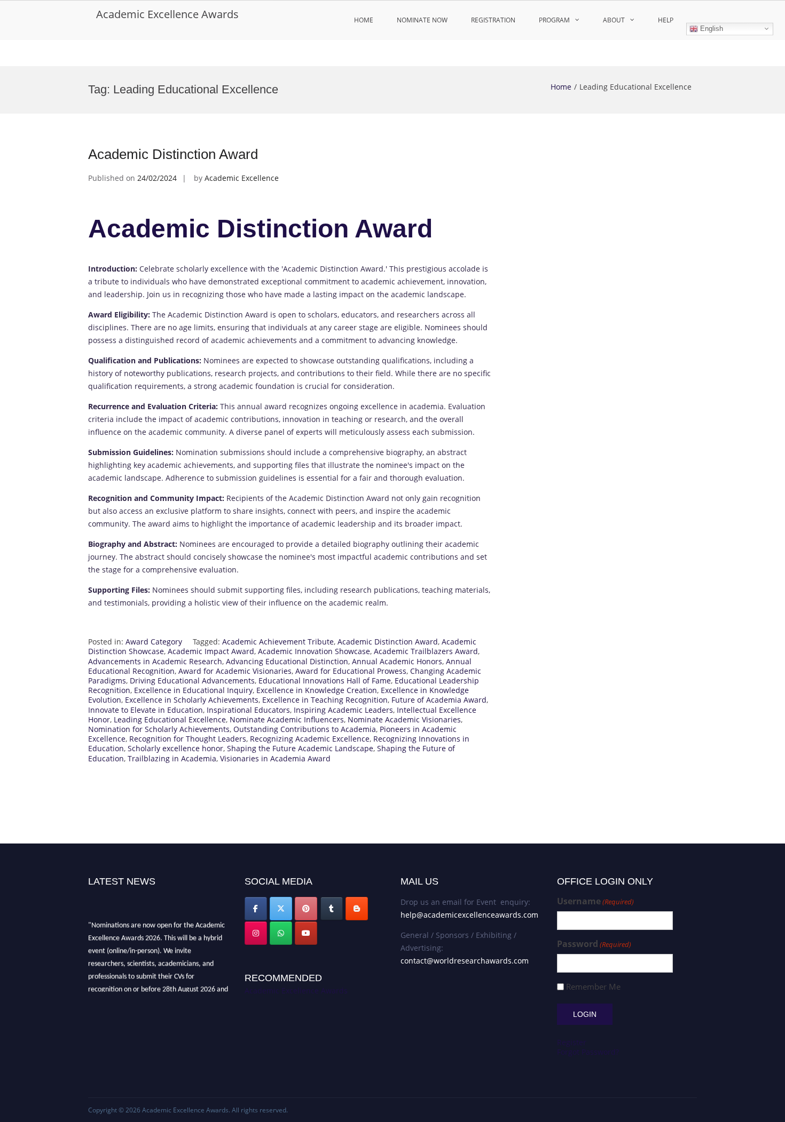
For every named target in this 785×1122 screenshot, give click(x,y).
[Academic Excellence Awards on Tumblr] (331, 908)
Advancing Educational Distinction (287, 661)
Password (594, 944)
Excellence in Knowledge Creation (316, 690)
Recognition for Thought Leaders (187, 739)
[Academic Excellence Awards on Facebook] (256, 908)
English (710, 29)
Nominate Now (422, 20)
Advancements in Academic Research (155, 661)
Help (665, 20)
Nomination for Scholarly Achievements (159, 729)
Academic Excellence (242, 178)
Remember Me (593, 987)
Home (363, 20)
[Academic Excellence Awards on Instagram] (256, 933)
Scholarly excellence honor (175, 748)
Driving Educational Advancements (192, 680)
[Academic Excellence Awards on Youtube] (306, 933)
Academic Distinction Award (173, 154)
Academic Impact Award (211, 651)
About (614, 20)
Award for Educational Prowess (350, 671)
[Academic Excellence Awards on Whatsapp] (281, 933)
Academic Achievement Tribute (278, 641)
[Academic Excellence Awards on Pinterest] (306, 908)
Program (554, 20)
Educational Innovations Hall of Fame (324, 680)
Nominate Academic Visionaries (404, 719)
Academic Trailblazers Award (426, 651)
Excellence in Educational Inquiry (193, 690)
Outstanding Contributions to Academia (304, 729)
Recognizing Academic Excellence (310, 739)
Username (595, 901)
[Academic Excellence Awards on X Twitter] (281, 908)
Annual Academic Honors (397, 661)
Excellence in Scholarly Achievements (191, 700)
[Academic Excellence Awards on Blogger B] (357, 908)
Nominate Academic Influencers (287, 719)
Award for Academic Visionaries (235, 671)
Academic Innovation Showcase (314, 651)
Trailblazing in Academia (172, 758)
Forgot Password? (588, 1052)
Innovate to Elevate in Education (145, 710)
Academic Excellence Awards (167, 14)
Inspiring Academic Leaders (343, 710)
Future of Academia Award (438, 700)
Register (571, 1042)
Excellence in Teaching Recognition (325, 700)
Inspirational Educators (248, 710)
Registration (493, 20)
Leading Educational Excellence (170, 719)
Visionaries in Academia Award (275, 758)
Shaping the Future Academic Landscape (300, 748)
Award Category (153, 641)
